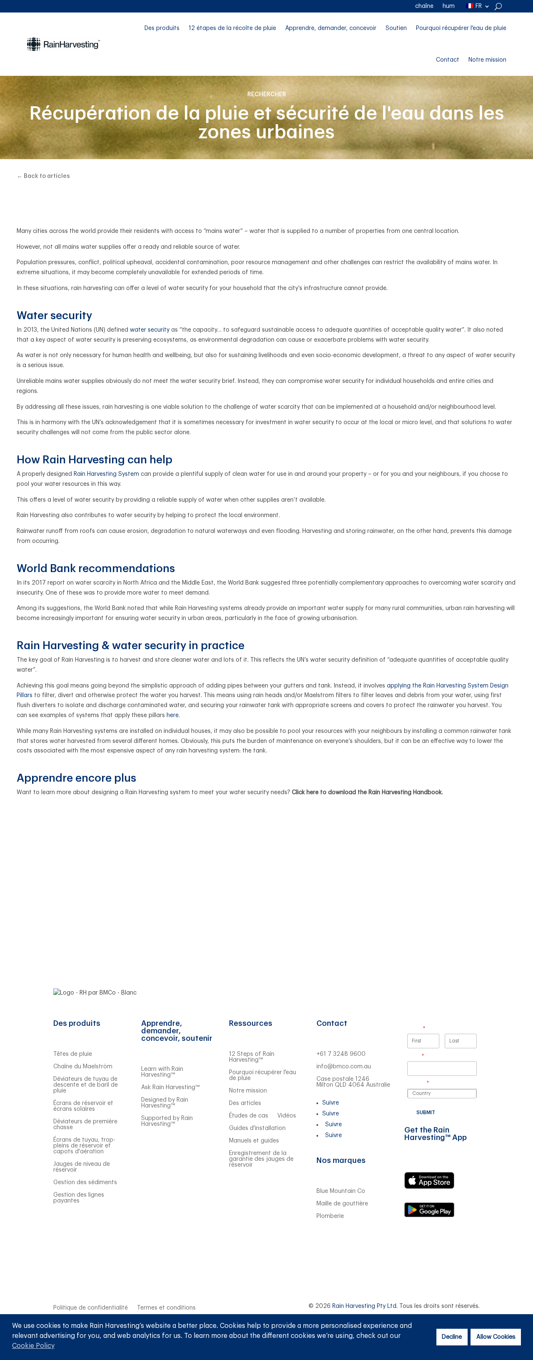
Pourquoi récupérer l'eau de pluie (461, 28)
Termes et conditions (166, 1308)
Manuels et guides (254, 1141)
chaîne (424, 6)
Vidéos (286, 1116)
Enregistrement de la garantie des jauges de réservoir (261, 1159)
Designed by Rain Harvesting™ (164, 1103)
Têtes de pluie (72, 1054)
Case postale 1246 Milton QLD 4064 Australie (353, 1082)
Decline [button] (452, 1337)
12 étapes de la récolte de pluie (232, 28)
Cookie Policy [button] (33, 1345)
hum (449, 6)
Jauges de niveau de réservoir (81, 1167)
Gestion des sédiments (85, 1182)
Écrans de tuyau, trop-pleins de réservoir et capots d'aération (84, 1146)
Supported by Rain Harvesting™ (167, 1121)
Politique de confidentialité (90, 1308)
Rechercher (266, 95)
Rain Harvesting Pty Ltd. (365, 1306)
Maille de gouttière (342, 1204)
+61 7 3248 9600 (341, 1054)
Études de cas (248, 1116)
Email (426, 1056)
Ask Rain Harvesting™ (170, 1087)
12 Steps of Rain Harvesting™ (251, 1057)
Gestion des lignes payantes (78, 1198)
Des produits (161, 28)
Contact (447, 60)
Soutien (396, 28)
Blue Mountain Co (340, 1191)
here (173, 715)
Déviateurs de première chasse (85, 1124)
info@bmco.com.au (343, 1067)
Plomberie (330, 1216)
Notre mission (487, 60)
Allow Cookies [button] (496, 1337)
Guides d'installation (257, 1128)
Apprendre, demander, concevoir (330, 28)
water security (149, 330)
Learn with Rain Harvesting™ (162, 1072)
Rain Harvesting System (107, 474)
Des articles (245, 1103)
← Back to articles (43, 176)
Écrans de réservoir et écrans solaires (83, 1106)
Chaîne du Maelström (82, 1067)
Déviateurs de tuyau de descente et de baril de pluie (85, 1085)
